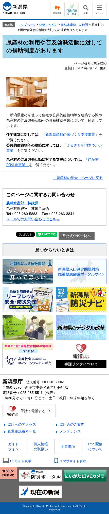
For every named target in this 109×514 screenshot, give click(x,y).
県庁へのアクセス (22, 424)
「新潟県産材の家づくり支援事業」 (70, 134)
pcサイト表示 (20, 461)
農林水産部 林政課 (74, 25)
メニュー (99, 9)
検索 (86, 9)
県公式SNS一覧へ (76, 236)
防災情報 (57, 9)
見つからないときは (54, 249)
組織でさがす (48, 25)
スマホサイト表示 (73, 461)
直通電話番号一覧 (22, 431)
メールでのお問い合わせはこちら (33, 219)
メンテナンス (70, 431)
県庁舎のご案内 (72, 424)
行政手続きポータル (71, 9)
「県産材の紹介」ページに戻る (78, 178)
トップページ (27, 25)
